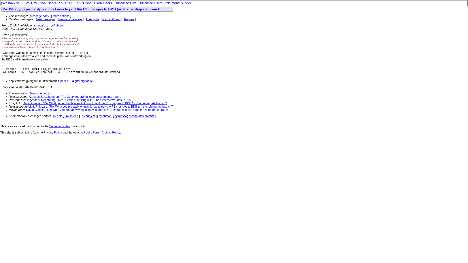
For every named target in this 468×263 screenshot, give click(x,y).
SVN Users (48, 3)
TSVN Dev (83, 3)
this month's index (178, 3)
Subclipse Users (151, 3)
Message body (39, 16)
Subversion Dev (59, 126)
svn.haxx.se (11, 3)
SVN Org (65, 3)
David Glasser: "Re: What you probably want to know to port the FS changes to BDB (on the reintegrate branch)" (95, 103)
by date (58, 116)
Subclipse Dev (125, 3)
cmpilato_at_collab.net (48, 25)
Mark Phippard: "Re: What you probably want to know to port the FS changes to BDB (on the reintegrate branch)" (100, 106)
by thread (72, 116)
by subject (88, 116)
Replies (129, 19)
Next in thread (111, 19)
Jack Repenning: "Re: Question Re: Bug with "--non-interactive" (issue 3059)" (84, 100)
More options (61, 16)
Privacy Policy (53, 132)
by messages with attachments (134, 116)
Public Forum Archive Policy (102, 132)
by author (105, 116)
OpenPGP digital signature (75, 81)
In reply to (92, 19)
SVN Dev (30, 3)
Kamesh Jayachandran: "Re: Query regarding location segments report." (75, 96)
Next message (45, 19)
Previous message (70, 19)
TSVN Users (103, 3)
